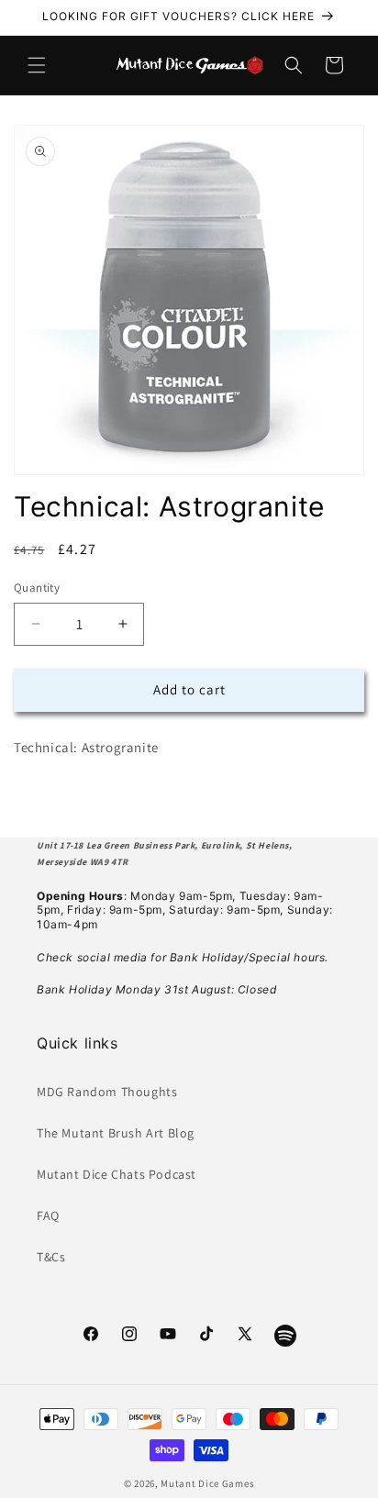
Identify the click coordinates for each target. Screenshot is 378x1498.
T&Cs (51, 1256)
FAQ (48, 1215)
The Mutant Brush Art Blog (116, 1133)
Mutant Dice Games (207, 1483)
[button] (37, 65)
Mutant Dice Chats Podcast (116, 1174)
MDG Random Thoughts (107, 1091)
